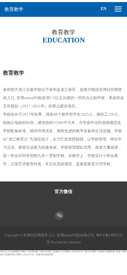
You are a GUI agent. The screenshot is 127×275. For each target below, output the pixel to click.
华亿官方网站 (90, 252)
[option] (63, 54)
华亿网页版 (32, 252)
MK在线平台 (77, 252)
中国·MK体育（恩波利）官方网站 (54, 252)
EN (103, 8)
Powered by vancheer (66, 242)
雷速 (118, 252)
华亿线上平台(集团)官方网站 (13, 252)
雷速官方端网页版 (106, 252)
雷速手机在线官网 (44, 254)
